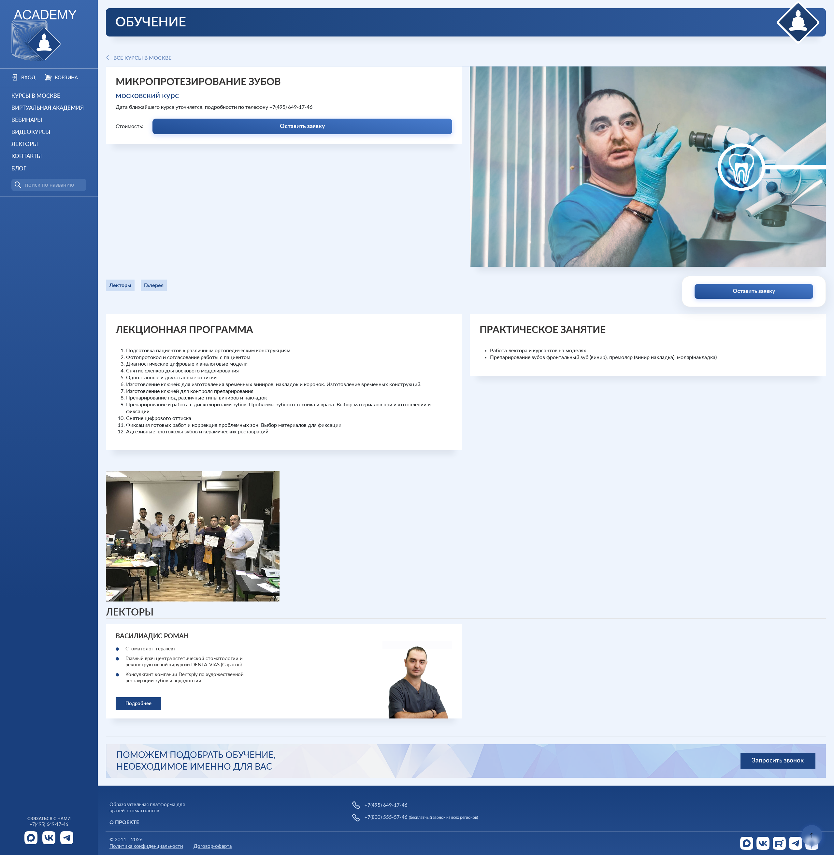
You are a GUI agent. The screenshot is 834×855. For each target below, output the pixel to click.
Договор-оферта (213, 846)
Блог (18, 168)
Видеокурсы (30, 132)
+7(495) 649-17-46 (49, 824)
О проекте (124, 822)
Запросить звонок (778, 761)
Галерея (154, 285)
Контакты (26, 156)
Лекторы (24, 144)
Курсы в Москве (35, 96)
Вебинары (26, 120)
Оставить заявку (302, 126)
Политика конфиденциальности (146, 846)
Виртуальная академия (47, 108)
